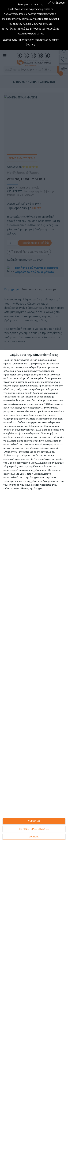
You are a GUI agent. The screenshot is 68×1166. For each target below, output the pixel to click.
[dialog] (34, 758)
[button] (57, 2)
